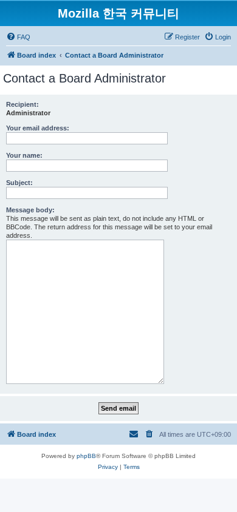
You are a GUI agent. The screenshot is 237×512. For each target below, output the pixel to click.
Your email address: (37, 128)
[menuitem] (18, 37)
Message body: (30, 210)
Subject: (19, 182)
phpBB (86, 456)
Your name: (24, 155)
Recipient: (22, 104)
